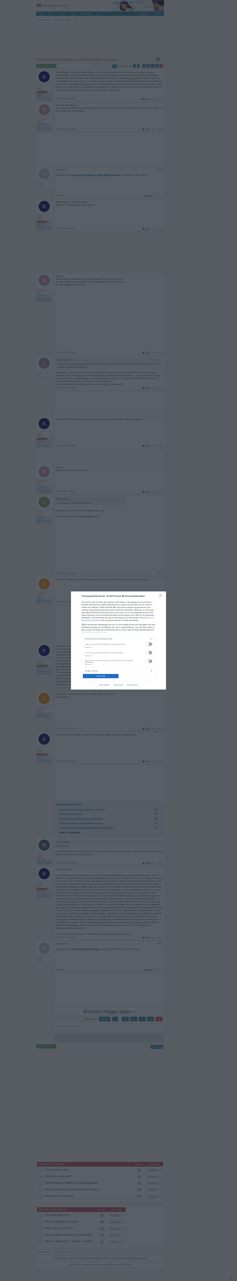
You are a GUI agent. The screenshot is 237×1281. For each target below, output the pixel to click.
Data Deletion (104, 685)
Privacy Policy (132, 685)
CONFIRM (100, 676)
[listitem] (118, 638)
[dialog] (118, 640)
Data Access (118, 685)
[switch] (149, 644)
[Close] (161, 596)
